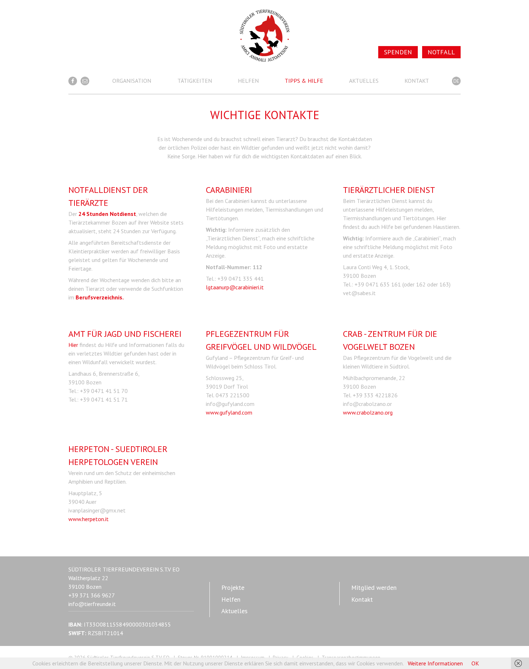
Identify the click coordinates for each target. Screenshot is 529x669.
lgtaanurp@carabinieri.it (235, 287)
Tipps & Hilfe (304, 80)
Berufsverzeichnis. (100, 297)
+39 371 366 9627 (91, 595)
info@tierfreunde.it (92, 603)
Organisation (131, 80)
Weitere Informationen (435, 663)
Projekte (232, 587)
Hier (73, 344)
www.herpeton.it (88, 519)
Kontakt (416, 80)
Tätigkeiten (194, 80)
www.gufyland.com (229, 412)
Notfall (441, 52)
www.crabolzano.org (368, 412)
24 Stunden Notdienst (107, 213)
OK (475, 663)
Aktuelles (364, 80)
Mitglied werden (374, 587)
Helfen (248, 80)
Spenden (398, 52)
